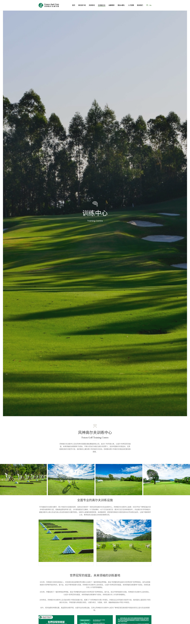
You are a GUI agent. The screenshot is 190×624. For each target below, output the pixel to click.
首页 (73, 5)
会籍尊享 (111, 5)
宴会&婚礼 (121, 5)
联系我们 (140, 5)
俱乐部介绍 (82, 5)
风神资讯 (92, 5)
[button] (2, 479)
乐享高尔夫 (101, 5)
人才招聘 (131, 5)
